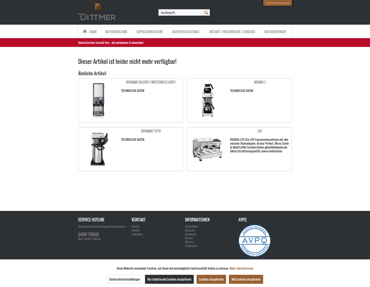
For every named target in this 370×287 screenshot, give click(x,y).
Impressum (137, 234)
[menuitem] (184, 12)
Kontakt (136, 230)
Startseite (190, 230)
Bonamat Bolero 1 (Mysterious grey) (150, 82)
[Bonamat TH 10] (99, 147)
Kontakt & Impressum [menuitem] (278, 3)
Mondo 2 (260, 82)
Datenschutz (191, 246)
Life (260, 131)
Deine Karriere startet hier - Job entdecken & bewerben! (110, 42)
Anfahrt (135, 226)
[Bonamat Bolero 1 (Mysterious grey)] (99, 98)
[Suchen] (206, 12)
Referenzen (190, 234)
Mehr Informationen (241, 268)
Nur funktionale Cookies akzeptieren (169, 279)
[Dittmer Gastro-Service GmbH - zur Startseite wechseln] (97, 12)
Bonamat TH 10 (151, 131)
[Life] (207, 147)
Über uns (189, 242)
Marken (189, 238)
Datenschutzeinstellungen (124, 279)
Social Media (191, 226)
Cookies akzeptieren (211, 279)
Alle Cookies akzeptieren (246, 279)
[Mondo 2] (207, 98)
